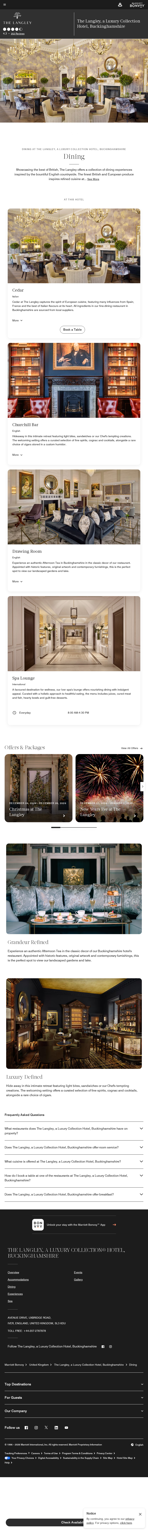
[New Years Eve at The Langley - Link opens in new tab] (109, 788)
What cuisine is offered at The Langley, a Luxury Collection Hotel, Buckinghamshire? (63, 1161)
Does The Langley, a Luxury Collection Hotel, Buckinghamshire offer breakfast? (59, 1194)
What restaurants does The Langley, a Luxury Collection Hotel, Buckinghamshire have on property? (66, 1131)
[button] (120, 5)
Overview (13, 1272)
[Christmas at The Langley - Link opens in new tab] (38, 788)
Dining (11, 1286)
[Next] (142, 786)
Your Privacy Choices (22, 1458)
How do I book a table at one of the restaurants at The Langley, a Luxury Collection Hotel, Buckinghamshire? (66, 1178)
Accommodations (18, 1279)
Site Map (108, 1458)
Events (78, 1272)
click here (126, 1522)
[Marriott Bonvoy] (135, 4)
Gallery (78, 1279)
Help (7, 1462)
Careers (35, 1453)
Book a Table (72, 329)
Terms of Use (51, 1453)
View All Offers (129, 748)
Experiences (15, 1293)
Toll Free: (27, 1330)
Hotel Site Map (125, 1458)
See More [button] (93, 179)
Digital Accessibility (48, 1458)
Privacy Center (104, 1453)
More (15, 320)
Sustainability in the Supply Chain (81, 1458)
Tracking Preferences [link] (16, 1453)
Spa (10, 1301)
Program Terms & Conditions (77, 1453)
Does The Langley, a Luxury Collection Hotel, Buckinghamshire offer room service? (62, 1147)
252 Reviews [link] (17, 33)
